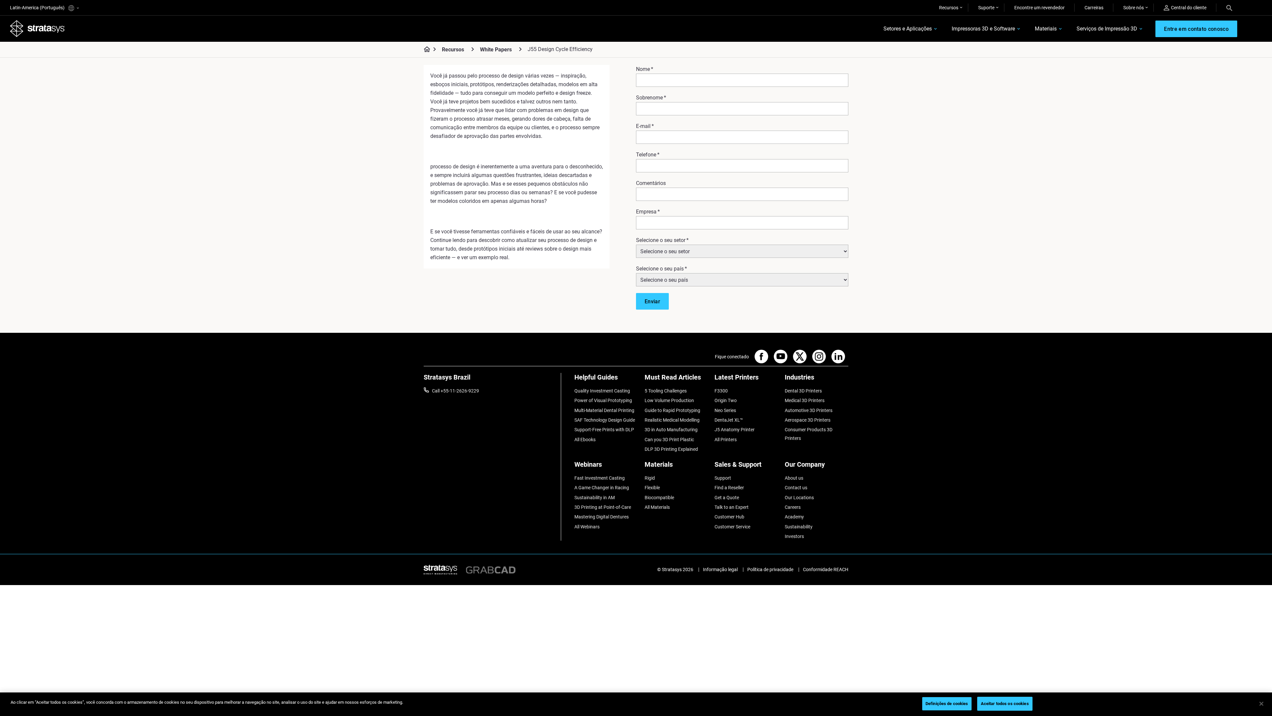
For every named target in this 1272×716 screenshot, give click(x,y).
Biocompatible (659, 497)
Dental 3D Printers (803, 390)
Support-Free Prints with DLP (604, 429)
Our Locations (799, 497)
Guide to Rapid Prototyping (672, 410)
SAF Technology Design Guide (604, 420)
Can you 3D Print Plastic (669, 439)
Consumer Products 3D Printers (808, 434)
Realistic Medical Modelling (672, 420)
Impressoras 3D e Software (983, 29)
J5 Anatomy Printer (735, 429)
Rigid (650, 478)
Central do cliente (1188, 7)
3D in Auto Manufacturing (671, 429)
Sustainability (799, 526)
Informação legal (720, 569)
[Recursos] (472, 49)
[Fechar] (1261, 703)
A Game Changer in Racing (601, 487)
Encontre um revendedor (1039, 7)
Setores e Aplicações (907, 29)
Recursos (948, 7)
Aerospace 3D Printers (807, 420)
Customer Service (732, 526)
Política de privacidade (770, 569)
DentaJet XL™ (729, 420)
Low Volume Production (669, 400)
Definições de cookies (947, 703)
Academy (794, 516)
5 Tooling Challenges (666, 390)
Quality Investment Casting (602, 390)
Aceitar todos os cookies (1005, 703)
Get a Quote (727, 497)
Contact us (796, 487)
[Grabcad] (490, 569)
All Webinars (587, 526)
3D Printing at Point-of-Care (602, 507)
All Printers (726, 439)
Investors (794, 536)
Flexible (652, 487)
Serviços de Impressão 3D (1107, 29)
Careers (793, 507)
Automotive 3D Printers (808, 410)
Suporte (986, 7)
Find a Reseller (729, 487)
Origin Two (726, 400)
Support (723, 478)
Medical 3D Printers (804, 400)
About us (794, 478)
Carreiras (1094, 7)
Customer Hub (729, 516)
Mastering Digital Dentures (601, 516)
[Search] (1229, 7)
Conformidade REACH (825, 569)
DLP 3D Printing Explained (671, 449)
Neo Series (725, 410)
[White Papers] (520, 49)
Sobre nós (1133, 7)
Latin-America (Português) (38, 7)
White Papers (496, 49)
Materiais (1046, 29)
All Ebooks (585, 439)
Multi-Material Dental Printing (604, 410)
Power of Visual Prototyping (603, 400)
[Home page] (425, 49)
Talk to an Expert (732, 507)
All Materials (657, 507)
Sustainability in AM (594, 497)
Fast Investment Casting (599, 478)
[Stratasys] (37, 28)
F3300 (721, 390)
